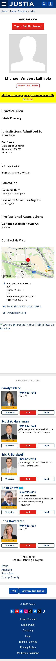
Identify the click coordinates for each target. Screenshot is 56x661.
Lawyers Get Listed (33, 590)
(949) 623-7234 (27, 459)
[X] (39, 611)
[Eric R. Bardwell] (9, 465)
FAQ (13, 590)
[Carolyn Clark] (9, 398)
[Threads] (30, 611)
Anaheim (7, 569)
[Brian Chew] (9, 498)
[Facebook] (21, 611)
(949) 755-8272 (27, 492)
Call (28, 412)
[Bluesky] (35, 611)
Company (28, 630)
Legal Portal (28, 624)
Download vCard (16, 312)
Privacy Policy (28, 647)
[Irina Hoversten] (9, 531)
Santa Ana (7, 573)
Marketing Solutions (28, 653)
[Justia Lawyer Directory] (44, 611)
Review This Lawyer (28, 85)
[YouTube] (17, 611)
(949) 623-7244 (27, 392)
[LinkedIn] (12, 611)
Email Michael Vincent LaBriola (24, 306)
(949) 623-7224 (27, 426)
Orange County (10, 577)
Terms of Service (28, 641)
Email (46, 412)
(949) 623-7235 (27, 525)
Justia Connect (28, 619)
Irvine (32, 11)
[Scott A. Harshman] (9, 431)
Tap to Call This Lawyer (28, 26)
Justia (4, 11)
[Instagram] (26, 611)
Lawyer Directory (18, 11)
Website (9, 412)
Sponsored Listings (28, 380)
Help (28, 636)
